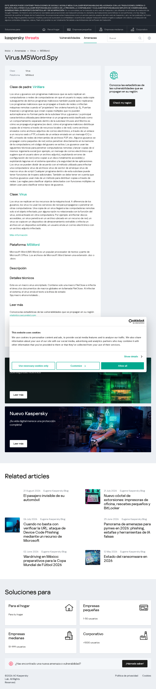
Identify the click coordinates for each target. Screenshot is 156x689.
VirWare (38, 87)
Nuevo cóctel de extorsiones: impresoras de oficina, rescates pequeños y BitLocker (127, 502)
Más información (19, 235)
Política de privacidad (126, 675)
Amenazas (90, 37)
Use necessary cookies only (33, 365)
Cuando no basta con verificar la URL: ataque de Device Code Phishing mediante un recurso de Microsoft (44, 532)
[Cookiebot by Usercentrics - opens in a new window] (131, 321)
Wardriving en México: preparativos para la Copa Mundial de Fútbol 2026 (44, 560)
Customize (76, 365)
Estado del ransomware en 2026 (125, 558)
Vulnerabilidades (69, 37)
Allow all (122, 365)
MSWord (44, 50)
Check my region (122, 102)
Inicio (7, 50)
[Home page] (23, 38)
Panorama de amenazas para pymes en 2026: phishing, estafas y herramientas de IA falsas (127, 530)
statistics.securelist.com (23, 315)
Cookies (146, 675)
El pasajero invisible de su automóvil (43, 498)
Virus (33, 50)
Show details (131, 356)
